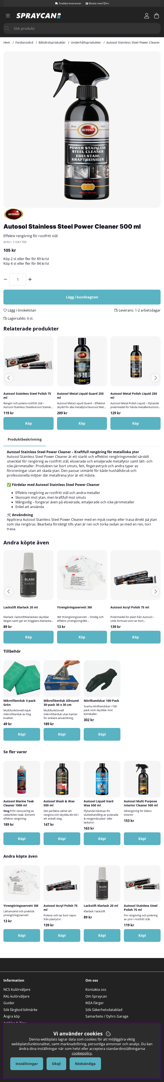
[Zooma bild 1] (82, 129)
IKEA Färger (94, 1003)
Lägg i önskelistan (21, 310)
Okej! (56, 1063)
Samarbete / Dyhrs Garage (106, 1016)
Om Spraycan (96, 996)
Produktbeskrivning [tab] (25, 439)
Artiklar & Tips (14, 1023)
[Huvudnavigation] (7, 15)
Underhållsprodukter (86, 42)
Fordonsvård (24, 42)
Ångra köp (11, 1016)
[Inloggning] (147, 15)
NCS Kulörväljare (16, 989)
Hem (6, 42)
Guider (9, 1003)
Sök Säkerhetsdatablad (103, 1009)
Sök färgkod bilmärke (20, 1009)
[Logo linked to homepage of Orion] (39, 15)
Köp (28, 637)
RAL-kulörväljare (16, 996)
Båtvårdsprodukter (52, 42)
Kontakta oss (95, 989)
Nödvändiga (85, 1063)
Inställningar (27, 1063)
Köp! (102, 734)
